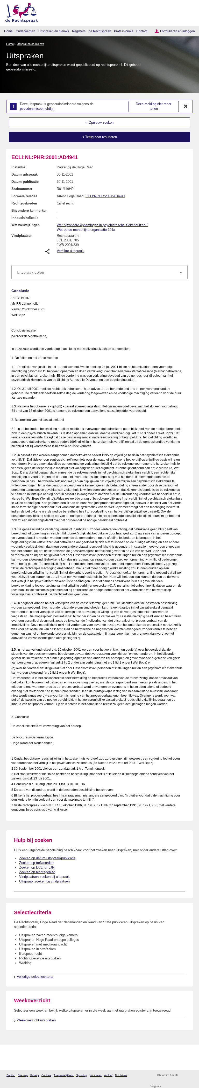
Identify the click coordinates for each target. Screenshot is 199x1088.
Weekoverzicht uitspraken (36, 1020)
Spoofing (81, 1075)
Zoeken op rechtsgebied (37, 872)
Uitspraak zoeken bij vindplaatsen (44, 881)
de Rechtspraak (100, 31)
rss (183, 1075)
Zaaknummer (21, 189)
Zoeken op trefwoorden (36, 863)
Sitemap (23, 1075)
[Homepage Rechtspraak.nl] (20, 12)
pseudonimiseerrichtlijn (37, 109)
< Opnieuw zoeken (99, 122)
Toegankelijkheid (64, 1075)
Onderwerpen (25, 31)
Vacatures (96, 1075)
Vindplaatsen (21, 236)
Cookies (46, 1075)
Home (8, 31)
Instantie (18, 167)
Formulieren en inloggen (177, 31)
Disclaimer (121, 1075)
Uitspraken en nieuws (53, 31)
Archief (108, 1075)
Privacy (34, 1075)
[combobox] (99, 272)
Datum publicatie (25, 182)
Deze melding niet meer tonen (153, 106)
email (190, 1075)
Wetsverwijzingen (25, 225)
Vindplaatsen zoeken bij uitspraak (44, 877)
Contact (141, 31)
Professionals (123, 31)
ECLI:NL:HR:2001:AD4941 (105, 196)
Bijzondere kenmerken (29, 210)
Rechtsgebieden (24, 203)
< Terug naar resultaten (99, 137)
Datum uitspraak (24, 174)
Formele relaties (24, 196)
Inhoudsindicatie (24, 218)
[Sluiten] (186, 106)
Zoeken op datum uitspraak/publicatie (47, 858)
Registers (79, 31)
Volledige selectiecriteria (35, 977)
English (10, 1075)
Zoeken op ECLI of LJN (36, 867)
